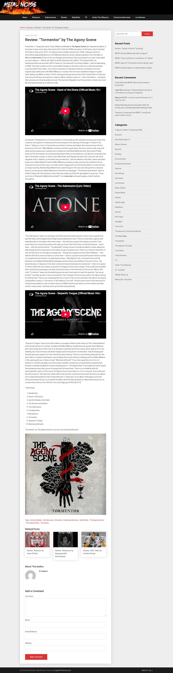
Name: (27, 620)
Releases (36, 17)
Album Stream (121, 144)
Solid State (84, 520)
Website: (28, 643)
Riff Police (119, 217)
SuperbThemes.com (62, 670)
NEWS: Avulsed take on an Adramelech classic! (133, 68)
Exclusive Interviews (122, 17)
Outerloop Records (70, 520)
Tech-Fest (119, 226)
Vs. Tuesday (120, 270)
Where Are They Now (123, 280)
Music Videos (120, 188)
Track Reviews (121, 255)
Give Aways (119, 173)
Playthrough (120, 202)
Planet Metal (120, 193)
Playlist (118, 197)
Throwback (119, 241)
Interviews (119, 178)
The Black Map (121, 236)
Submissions (50, 17)
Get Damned (48, 520)
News (25, 17)
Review (64, 17)
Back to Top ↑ (147, 670)
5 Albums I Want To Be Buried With (128, 130)
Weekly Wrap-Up (121, 275)
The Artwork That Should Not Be (128, 231)
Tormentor (44, 523)
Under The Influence (100, 17)
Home (22, 28)
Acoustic (118, 135)
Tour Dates (119, 251)
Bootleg (118, 154)
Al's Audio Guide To (122, 140)
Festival (118, 169)
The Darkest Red (32, 523)
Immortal (58, 520)
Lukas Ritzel (120, 83)
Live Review (140, 17)
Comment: (29, 596)
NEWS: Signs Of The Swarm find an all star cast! (134, 63)
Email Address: (31, 632)
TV (86, 17)
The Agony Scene (97, 520)
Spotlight (118, 222)
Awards (118, 149)
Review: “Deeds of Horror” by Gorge (129, 48)
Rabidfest (76, 17)
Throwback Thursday (123, 246)
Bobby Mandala (121, 105)
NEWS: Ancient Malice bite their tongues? (131, 53)
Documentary (120, 159)
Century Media (36, 520)
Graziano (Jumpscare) (124, 113)
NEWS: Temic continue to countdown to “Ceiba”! (134, 58)
